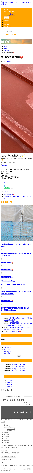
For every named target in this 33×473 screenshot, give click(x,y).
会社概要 (6, 24)
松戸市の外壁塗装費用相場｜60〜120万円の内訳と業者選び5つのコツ (18, 328)
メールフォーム (6, 38)
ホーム (6, 9)
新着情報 (7, 351)
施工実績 (6, 19)
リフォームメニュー (9, 11)
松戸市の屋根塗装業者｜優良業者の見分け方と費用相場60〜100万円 (18, 325)
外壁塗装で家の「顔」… (19, 366)
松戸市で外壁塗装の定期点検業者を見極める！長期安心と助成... (15, 309)
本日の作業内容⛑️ (7, 263)
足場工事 (9, 386)
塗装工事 (9, 382)
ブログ (6, 23)
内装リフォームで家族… (19, 368)
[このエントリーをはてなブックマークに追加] (4, 186)
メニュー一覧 (11, 13)
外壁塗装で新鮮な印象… (19, 370)
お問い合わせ (8, 26)
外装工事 (9, 384)
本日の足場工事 (14, 322)
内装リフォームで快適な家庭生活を (13, 284)
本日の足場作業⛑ (7, 277)
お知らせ (9, 62)
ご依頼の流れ (11, 15)
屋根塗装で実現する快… (19, 364)
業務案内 (6, 17)
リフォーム (10, 380)
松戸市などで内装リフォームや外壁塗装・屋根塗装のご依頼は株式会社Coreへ (16, 447)
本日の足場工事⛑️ (15, 331)
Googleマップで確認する (8, 456)
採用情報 (6, 21)
